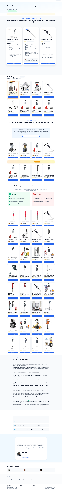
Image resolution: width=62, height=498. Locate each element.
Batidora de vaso (34, 478)
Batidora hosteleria (10, 479)
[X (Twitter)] (31, 493)
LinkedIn (27, 457)
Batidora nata (33, 479)
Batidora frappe (46, 478)
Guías (35, 1)
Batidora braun (21, 478)
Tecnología (25, 1)
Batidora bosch (9, 478)
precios (29, 400)
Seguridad (32, 1)
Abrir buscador (37, 161)
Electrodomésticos (20, 1)
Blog (40, 1)
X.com (23, 457)
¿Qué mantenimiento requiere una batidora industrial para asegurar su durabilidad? (29, 429)
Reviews (38, 1)
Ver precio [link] (13, 63)
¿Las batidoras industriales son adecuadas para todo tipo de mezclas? (27, 425)
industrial (18, 361)
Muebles (29, 1)
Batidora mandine (21, 479)
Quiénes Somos (43, 1)
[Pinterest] (33, 493)
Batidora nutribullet (46, 479)
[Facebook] (28, 493)
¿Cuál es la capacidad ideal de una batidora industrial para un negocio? (27, 421)
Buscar (58, 1)
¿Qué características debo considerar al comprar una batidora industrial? (28, 417)
